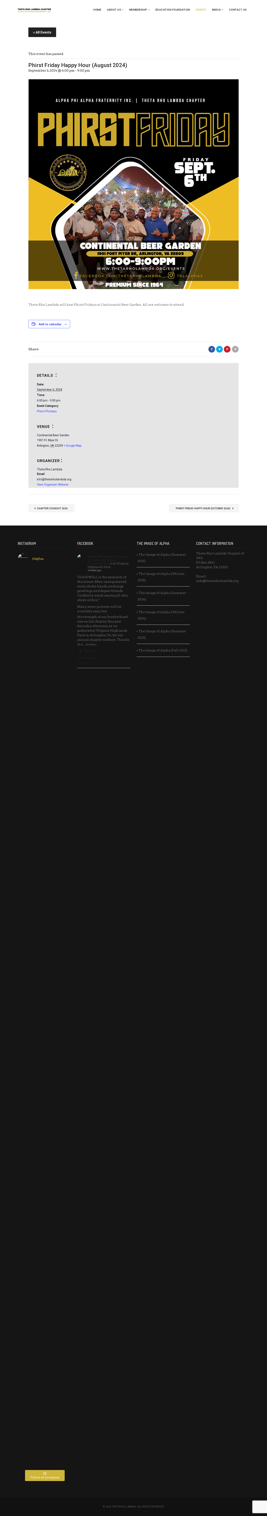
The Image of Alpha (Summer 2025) (161, 558)
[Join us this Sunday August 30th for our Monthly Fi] (26, 621)
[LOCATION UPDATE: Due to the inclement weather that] (26, 972)
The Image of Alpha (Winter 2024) (161, 615)
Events (201, 9)
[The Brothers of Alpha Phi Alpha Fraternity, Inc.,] (62, 1187)
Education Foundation (172, 9)
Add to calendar (50, 324)
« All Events (42, 32)
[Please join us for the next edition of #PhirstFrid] (44, 1194)
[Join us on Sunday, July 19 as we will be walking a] (62, 901)
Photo (89, 651)
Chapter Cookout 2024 (51, 508)
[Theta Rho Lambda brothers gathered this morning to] (62, 1372)
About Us (114, 9)
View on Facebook (87, 657)
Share (83, 662)
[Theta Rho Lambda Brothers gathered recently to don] (44, 1379)
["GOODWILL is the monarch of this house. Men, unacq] (62, 708)
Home (97, 9)
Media (216, 9)
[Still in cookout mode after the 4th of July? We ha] (44, 939)
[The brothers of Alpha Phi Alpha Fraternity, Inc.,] (26, 1176)
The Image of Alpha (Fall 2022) (163, 650)
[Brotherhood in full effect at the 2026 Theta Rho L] (44, 605)
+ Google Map (73, 445)
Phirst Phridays (47, 411)
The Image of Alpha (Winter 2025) (161, 577)
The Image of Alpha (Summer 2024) (161, 596)
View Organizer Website (52, 484)
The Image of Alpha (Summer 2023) (161, 634)
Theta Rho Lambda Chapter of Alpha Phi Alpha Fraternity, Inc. (108, 560)
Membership (138, 9)
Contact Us (238, 9)
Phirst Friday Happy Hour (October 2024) (205, 508)
